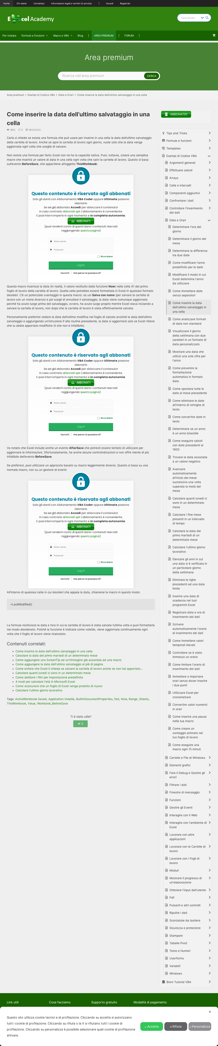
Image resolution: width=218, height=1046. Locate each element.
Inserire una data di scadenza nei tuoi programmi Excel (186, 600)
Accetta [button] (153, 1026)
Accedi (109, 3)
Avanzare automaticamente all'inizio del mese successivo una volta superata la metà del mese (187, 480)
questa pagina (89, 231)
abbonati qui (71, 211)
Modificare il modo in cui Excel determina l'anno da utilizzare (189, 279)
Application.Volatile (61, 699)
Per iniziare (9, 35)
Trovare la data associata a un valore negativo (190, 459)
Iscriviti (65, 273)
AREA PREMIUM (103, 35)
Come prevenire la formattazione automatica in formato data (188, 374)
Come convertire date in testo (189, 419)
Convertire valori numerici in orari (190, 707)
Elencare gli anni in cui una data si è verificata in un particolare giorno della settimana (190, 565)
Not (116, 699)
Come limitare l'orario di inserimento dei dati (189, 667)
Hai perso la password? (87, 273)
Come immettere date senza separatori (188, 293)
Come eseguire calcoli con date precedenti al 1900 (188, 445)
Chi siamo (22, 3)
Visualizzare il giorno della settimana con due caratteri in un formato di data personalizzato (189, 337)
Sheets (144, 699)
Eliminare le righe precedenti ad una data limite (189, 584)
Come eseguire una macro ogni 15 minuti (187, 747)
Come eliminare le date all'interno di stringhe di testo (189, 405)
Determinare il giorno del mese (189, 241)
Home (6, 3)
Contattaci (39, 3)
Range (133, 699)
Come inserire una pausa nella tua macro (190, 719)
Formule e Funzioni (32, 35)
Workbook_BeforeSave (52, 703)
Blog (80, 35)
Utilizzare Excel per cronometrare (186, 695)
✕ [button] (210, 1012)
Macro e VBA (61, 35)
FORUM (129, 35)
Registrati (125, 3)
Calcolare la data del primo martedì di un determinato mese (187, 535)
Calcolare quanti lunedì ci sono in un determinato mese (190, 503)
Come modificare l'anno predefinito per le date (189, 265)
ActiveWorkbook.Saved (31, 699)
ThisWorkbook (16, 703)
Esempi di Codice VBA (41, 95)
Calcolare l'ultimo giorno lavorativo (189, 549)
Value (31, 703)
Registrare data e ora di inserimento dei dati (189, 615)
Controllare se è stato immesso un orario (187, 655)
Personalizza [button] (201, 1026)
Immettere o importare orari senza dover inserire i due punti (190, 681)
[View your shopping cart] (214, 36)
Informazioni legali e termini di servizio (71, 3)
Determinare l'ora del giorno (187, 229)
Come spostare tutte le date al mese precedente (190, 391)
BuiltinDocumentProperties (94, 699)
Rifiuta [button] (177, 1026)
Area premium (15, 95)
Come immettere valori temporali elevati (188, 643)
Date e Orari (66, 95)
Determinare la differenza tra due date (190, 253)
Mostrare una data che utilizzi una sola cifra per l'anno (189, 356)
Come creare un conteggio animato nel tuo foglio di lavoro (188, 733)
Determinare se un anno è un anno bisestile (189, 431)
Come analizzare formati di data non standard (189, 321)
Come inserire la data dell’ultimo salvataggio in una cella (112, 95)
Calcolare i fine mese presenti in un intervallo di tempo (188, 519)
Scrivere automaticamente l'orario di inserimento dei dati (190, 629)
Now (124, 699)
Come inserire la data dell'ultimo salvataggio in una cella (189, 307)
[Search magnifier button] (207, 17)
